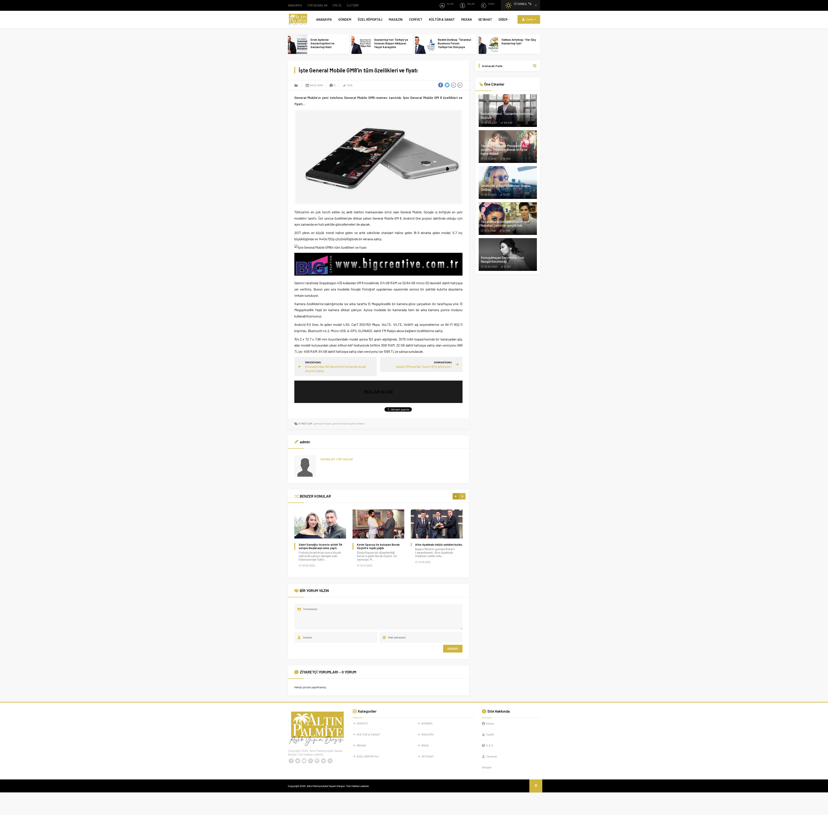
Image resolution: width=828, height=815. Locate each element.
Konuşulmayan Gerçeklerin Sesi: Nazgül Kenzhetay (503, 259)
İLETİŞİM (352, 5)
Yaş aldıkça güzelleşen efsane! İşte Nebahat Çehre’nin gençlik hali (505, 223)
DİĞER (503, 19)
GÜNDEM (344, 19)
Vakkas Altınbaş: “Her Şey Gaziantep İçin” (518, 41)
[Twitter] (297, 760)
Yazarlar (491, 756)
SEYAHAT (485, 19)
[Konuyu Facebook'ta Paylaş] (440, 85)
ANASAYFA (295, 5)
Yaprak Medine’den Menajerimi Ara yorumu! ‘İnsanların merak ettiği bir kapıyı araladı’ (504, 149)
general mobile (322, 423)
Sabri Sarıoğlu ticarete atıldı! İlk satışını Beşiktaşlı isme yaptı (320, 546)
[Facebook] (291, 760)
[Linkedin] (323, 760)
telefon (361, 423)
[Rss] (329, 760)
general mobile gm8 (344, 423)
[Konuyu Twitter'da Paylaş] (447, 85)
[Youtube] (304, 760)
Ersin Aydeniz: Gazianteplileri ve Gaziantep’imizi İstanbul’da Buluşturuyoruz (322, 47)
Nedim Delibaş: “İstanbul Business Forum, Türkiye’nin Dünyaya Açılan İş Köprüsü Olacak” (455, 45)
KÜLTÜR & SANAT (442, 19)
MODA (425, 745)
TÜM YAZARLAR (317, 5)
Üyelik (490, 734)
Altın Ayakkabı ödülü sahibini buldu (438, 544)
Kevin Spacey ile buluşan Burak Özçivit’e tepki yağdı (378, 546)
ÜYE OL (337, 5)
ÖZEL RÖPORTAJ (370, 19)
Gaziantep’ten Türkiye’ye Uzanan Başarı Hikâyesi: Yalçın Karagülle (391, 43)
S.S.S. (490, 745)
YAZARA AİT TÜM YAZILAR (336, 459)
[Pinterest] (310, 760)
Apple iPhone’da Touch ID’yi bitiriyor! (424, 366)
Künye (490, 723)
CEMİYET (415, 19)
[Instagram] (317, 760)
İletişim (487, 767)
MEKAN (466, 19)
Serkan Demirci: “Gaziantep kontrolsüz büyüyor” (507, 115)
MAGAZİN (396, 19)
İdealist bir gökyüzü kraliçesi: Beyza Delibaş (505, 187)
